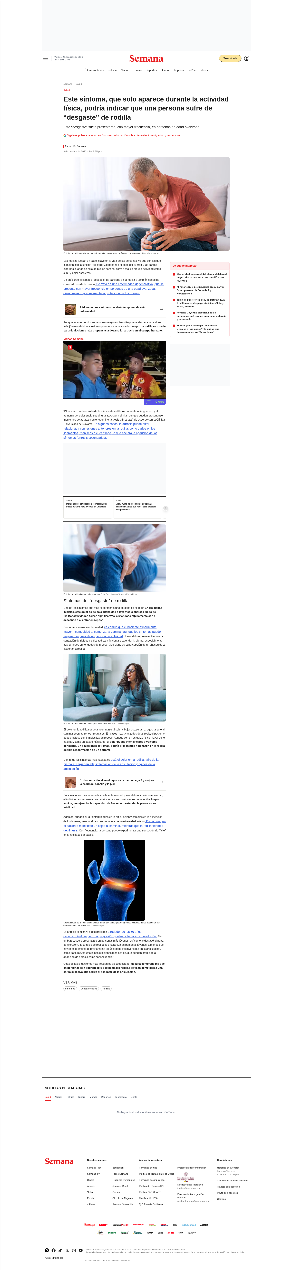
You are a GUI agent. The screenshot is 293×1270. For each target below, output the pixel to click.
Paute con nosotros (227, 1192)
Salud (79, 83)
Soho (90, 1192)
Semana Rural (120, 1186)
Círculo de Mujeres (122, 1198)
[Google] (47, 1250)
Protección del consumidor (191, 1167)
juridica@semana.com (189, 1188)
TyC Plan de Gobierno (151, 1204)
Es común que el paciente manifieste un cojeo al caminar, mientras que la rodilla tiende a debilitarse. (114, 826)
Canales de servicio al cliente (232, 1180)
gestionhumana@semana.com (193, 1201)
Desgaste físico (89, 988)
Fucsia (90, 1198)
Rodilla (106, 988)
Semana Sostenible (122, 1204)
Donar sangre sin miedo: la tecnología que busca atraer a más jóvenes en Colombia (86, 505)
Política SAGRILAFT (150, 1192)
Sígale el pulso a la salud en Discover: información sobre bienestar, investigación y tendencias (123, 135)
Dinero (90, 1180)
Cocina (116, 1192)
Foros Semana (120, 1173)
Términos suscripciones (151, 1180)
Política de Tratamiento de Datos (156, 1173)
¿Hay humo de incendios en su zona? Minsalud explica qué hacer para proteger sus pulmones (136, 507)
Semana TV (93, 1173)
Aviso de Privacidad (57, 1258)
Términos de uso (148, 1167)
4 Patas (91, 1204)
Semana (67, 83)
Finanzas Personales (123, 1180)
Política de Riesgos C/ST (152, 1186)
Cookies (221, 1199)
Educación (118, 1167)
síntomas (70, 988)
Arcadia (91, 1186)
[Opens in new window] (54, 1250)
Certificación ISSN (148, 1198)
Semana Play (94, 1167)
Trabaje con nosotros (228, 1186)
